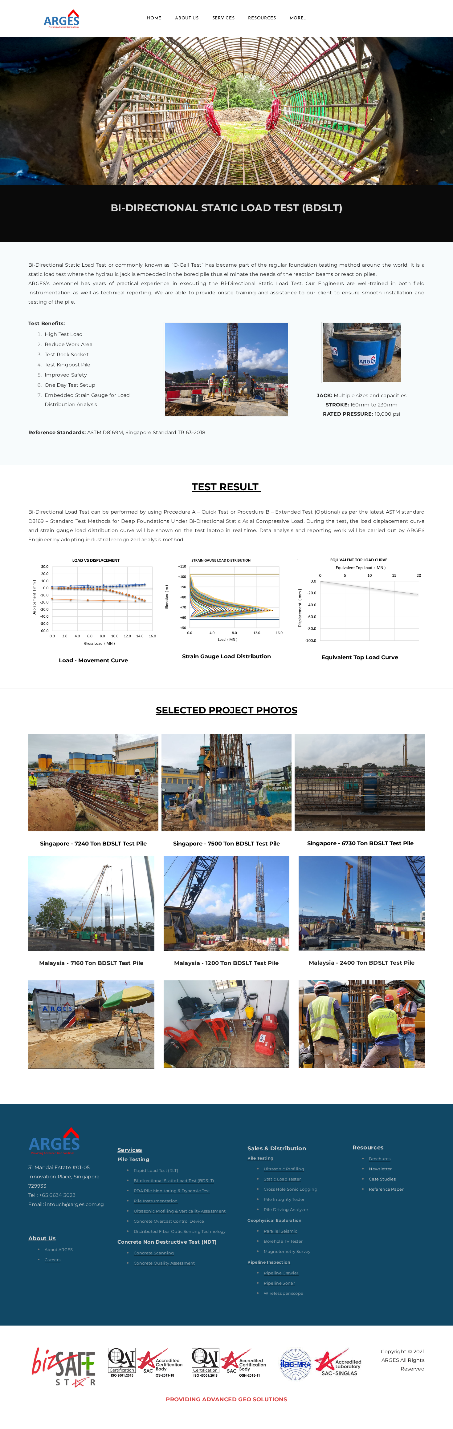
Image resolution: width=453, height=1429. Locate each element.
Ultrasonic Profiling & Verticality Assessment (180, 1211)
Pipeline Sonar (279, 1283)
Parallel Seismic (280, 1231)
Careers (52, 1259)
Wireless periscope (283, 1293)
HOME (154, 18)
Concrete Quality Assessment (164, 1263)
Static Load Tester (282, 1179)
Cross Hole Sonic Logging (290, 1189)
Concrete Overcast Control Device (169, 1221)
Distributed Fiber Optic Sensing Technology (180, 1231)
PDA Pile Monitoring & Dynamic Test (172, 1190)
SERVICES (223, 18)
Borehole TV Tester (283, 1241)
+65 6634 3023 (57, 1195)
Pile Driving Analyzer (286, 1209)
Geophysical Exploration (274, 1220)
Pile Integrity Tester (284, 1199)
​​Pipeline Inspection (268, 1262)
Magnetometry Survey (287, 1251)
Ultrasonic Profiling (284, 1168)
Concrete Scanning (154, 1252)
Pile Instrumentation (156, 1200)
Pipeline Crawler (281, 1272)
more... (298, 18)
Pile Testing (260, 1158)
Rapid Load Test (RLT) (156, 1170)
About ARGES (59, 1249)
